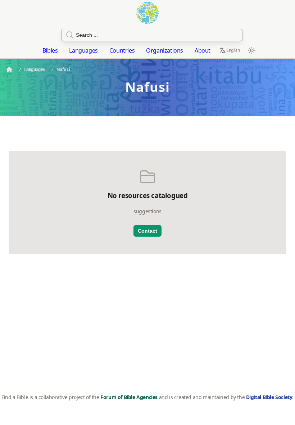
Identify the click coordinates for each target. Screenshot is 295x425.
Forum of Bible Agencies (129, 397)
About (202, 50)
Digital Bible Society (269, 397)
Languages (83, 50)
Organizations (164, 50)
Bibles (50, 50)
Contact (147, 231)
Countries (122, 50)
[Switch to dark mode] (251, 50)
